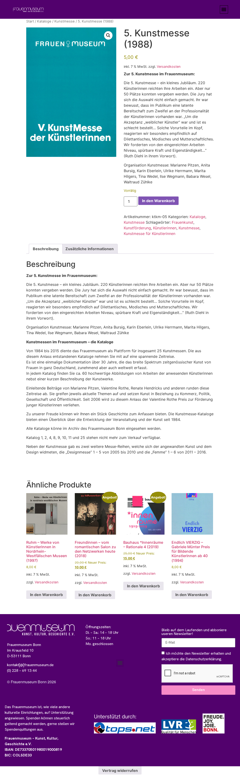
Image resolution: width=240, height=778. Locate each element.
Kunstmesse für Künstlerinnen (149, 233)
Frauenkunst (182, 222)
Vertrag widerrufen (120, 770)
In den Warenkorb (158, 200)
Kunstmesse (64, 21)
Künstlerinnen (164, 228)
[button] (224, 9)
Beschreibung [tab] (46, 248)
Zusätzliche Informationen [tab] (89, 248)
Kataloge (44, 21)
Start (30, 21)
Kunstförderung (137, 228)
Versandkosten (168, 66)
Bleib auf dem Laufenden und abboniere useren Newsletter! (194, 632)
